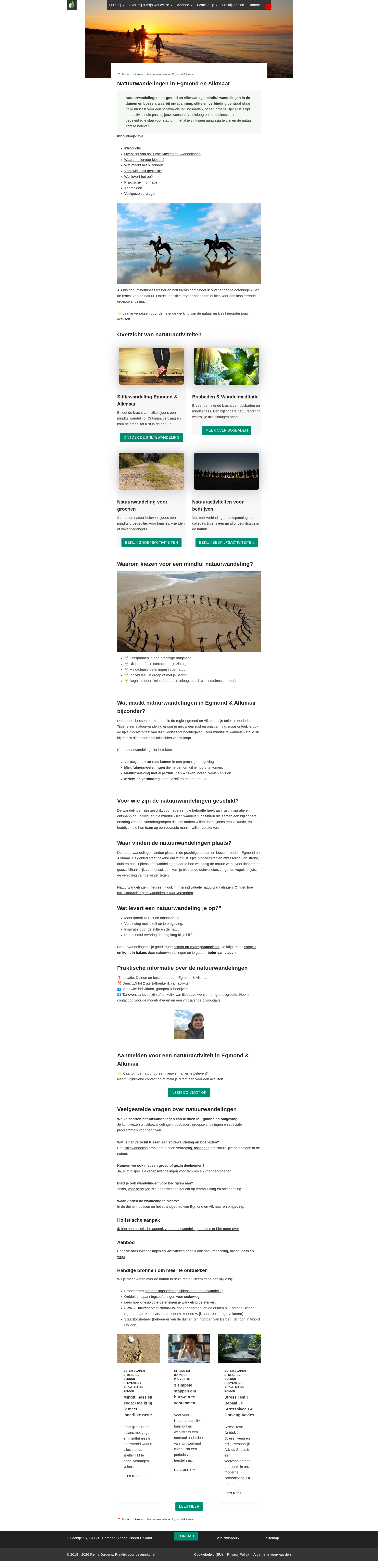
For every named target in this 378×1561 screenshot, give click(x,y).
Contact (254, 5)
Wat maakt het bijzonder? (144, 165)
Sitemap (272, 1538)
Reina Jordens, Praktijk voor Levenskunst (122, 1554)
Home (126, 74)
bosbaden (201, 1148)
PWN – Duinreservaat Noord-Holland (153, 1308)
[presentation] (138, 1348)
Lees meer (134, 1476)
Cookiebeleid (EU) (208, 1554)
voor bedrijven (139, 1189)
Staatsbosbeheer (137, 1319)
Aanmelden (133, 188)
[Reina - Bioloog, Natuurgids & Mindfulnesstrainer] (189, 1024)
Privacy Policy (238, 1554)
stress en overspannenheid (197, 947)
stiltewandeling (136, 1148)
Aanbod (140, 74)
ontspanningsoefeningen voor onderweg (168, 1297)
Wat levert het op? (138, 177)
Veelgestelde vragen (140, 194)
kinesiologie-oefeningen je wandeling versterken (177, 1302)
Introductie (132, 148)
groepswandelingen (162, 1171)
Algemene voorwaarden (272, 1554)
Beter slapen (134, 1371)
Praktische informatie (140, 182)
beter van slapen (222, 953)
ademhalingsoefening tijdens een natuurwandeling (184, 1291)
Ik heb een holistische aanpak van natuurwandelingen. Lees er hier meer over (178, 1229)
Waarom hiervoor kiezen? (144, 160)
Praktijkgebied (233, 5)
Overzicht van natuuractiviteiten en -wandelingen (162, 154)
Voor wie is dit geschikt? (143, 171)
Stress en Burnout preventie (131, 1379)
